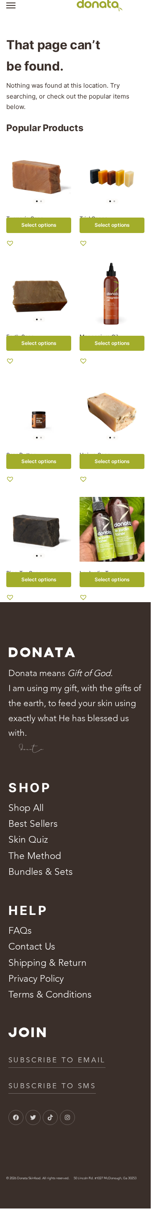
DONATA (42, 653)
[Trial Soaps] (112, 174)
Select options (39, 225)
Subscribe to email (57, 1060)
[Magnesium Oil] (112, 293)
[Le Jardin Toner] (112, 529)
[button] (10, 243)
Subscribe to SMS (52, 1086)
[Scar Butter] (38, 411)
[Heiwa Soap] (112, 411)
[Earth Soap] (38, 293)
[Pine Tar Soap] (38, 529)
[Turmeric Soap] (38, 174)
